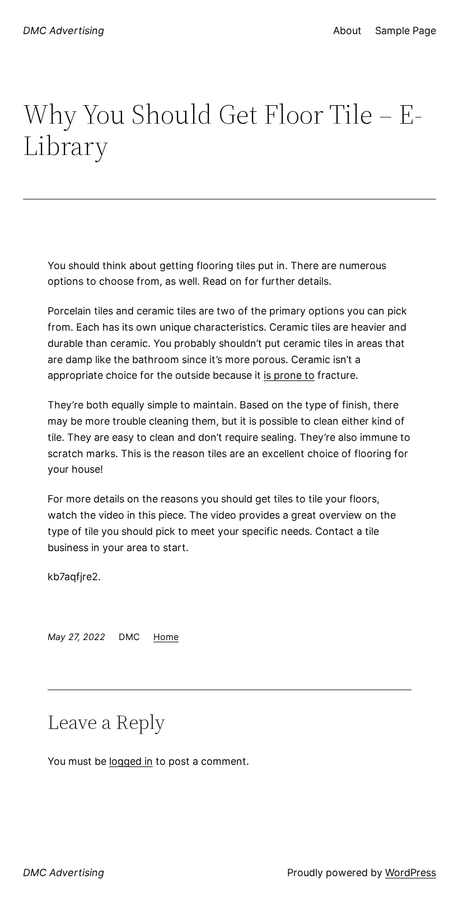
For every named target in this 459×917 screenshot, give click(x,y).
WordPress (410, 872)
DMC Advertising (63, 30)
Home (166, 636)
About (347, 30)
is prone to (289, 375)
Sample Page (405, 30)
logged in (131, 761)
